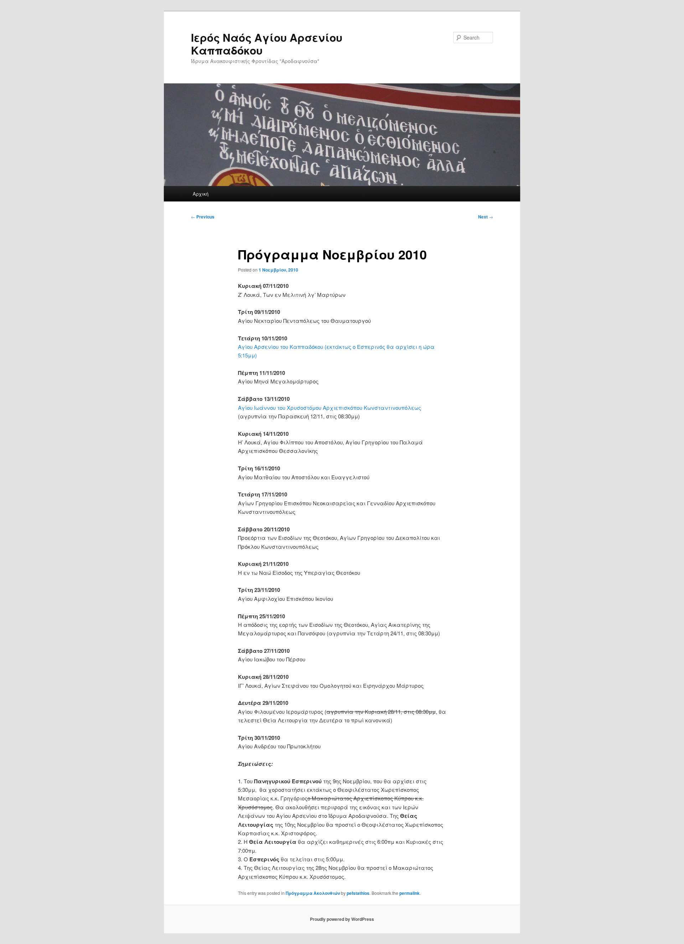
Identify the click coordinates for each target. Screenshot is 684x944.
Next (485, 216)
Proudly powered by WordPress (342, 919)
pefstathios (358, 893)
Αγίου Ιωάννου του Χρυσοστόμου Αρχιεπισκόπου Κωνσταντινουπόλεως (329, 407)
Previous (202, 216)
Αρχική (200, 193)
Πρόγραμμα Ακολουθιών (313, 893)
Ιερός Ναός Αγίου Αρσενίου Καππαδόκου (266, 44)
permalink (409, 893)
